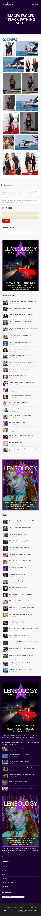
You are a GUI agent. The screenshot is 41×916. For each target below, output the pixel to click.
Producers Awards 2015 (15, 442)
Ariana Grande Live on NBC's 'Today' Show (21, 561)
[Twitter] (8, 39)
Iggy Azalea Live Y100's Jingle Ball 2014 (19, 547)
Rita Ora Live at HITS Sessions (17, 567)
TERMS (35, 910)
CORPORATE (13, 910)
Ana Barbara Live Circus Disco (17, 422)
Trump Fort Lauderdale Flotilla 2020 (19, 761)
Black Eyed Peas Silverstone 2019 (18, 781)
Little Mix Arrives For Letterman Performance (22, 663)
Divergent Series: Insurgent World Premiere (21, 382)
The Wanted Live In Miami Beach (18, 587)
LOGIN (4, 870)
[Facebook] (4, 39)
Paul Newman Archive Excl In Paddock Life (21, 768)
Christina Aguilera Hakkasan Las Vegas (20, 342)
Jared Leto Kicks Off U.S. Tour (17, 574)
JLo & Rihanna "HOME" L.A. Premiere (19, 356)
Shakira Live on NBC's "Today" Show (19, 635)
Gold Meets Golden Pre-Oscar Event (19, 409)
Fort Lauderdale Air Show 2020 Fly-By (19, 754)
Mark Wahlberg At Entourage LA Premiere (21, 362)
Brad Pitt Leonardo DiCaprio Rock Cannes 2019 (22, 301)
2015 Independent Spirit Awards (18, 402)
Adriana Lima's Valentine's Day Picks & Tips (21, 436)
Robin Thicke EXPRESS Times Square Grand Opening (24, 642)
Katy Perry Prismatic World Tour (18, 349)
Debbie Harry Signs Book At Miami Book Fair (21, 521)
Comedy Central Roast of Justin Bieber (20, 369)
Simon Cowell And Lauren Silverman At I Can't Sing (23, 628)
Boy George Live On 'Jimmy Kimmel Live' (20, 594)
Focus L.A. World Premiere (16, 389)
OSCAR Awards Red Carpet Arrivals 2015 (20, 396)
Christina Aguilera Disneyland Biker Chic (20, 321)
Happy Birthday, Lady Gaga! (17, 622)
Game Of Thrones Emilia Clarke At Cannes (21, 315)
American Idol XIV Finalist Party (18, 376)
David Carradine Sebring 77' (16, 748)
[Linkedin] (12, 39)
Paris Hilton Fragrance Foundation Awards (21, 336)
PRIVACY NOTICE (20, 911)
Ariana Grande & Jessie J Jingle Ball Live (19, 541)
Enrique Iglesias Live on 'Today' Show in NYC (21, 648)
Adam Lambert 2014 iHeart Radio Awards (20, 601)
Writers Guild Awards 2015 (16, 429)
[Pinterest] (15, 39)
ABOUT (5, 878)
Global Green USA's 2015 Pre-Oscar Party (20, 416)
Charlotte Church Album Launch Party (20, 669)
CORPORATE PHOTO (9, 883)
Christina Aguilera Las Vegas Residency (20, 308)
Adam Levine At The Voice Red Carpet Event (21, 607)
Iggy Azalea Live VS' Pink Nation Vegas (20, 554)
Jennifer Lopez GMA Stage (16, 581)
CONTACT (5, 887)
